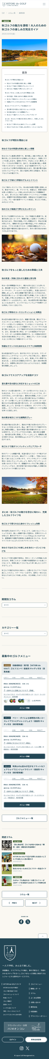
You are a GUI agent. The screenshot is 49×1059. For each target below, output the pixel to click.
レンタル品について (9, 1008)
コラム (33, 993)
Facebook (21, 921)
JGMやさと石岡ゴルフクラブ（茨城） (20, 690)
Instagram (21, 1048)
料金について (7, 998)
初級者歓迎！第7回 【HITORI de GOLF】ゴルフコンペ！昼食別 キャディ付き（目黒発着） (24, 668)
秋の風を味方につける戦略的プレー (18, 112)
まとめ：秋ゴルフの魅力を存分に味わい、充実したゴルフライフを (24, 120)
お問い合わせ (36, 1002)
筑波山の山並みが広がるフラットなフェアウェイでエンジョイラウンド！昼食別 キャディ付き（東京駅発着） (24, 769)
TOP (3, 13)
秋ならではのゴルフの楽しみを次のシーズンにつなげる (24, 127)
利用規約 (34, 1011)
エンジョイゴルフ (9, 694)
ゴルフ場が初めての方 (10, 991)
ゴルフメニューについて (11, 994)
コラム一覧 (11, 13)
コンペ (36, 694)
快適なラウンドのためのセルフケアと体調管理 (22, 102)
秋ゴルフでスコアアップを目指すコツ (18, 106)
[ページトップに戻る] (42, 936)
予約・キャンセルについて (11, 1011)
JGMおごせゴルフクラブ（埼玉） (18, 743)
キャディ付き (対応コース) (24, 694)
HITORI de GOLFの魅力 (10, 988)
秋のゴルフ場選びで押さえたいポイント (19, 89)
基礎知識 (22, 13)
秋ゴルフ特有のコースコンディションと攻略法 (22, 99)
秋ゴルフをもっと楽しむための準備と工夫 (19, 93)
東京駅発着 (14, 749)
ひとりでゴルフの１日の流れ (12, 1014)
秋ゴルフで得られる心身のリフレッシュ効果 (21, 124)
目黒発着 (15, 697)
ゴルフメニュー (36, 984)
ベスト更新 (37, 747)
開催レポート (36, 988)
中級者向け (11, 798)
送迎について (7, 1004)
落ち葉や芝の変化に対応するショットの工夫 (21, 109)
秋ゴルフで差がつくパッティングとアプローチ (22, 115)
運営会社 (34, 1007)
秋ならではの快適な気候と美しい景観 (19, 83)
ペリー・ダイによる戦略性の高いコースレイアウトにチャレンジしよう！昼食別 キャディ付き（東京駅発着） (24, 721)
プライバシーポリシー (39, 1016)
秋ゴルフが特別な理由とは (14, 80)
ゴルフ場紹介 (7, 1001)
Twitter (27, 921)
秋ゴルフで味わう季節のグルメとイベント (20, 86)
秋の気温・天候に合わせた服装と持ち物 (19, 96)
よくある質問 (36, 998)
